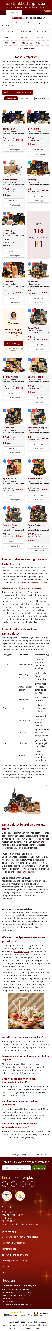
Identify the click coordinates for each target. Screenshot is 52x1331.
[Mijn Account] (43, 11)
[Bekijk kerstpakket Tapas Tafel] (13, 416)
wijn (38, 841)
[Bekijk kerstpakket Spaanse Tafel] (13, 467)
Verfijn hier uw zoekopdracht (18, 92)
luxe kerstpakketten (25, 871)
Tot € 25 (10, 31)
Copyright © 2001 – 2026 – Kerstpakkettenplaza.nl (25, 1322)
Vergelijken (14, 145)
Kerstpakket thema (29, 23)
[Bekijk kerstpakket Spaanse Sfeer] (13, 513)
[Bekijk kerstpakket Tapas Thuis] (38, 316)
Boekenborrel (35, 478)
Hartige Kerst (9, 128)
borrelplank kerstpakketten (34, 582)
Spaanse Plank (35, 376)
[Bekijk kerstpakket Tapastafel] (38, 270)
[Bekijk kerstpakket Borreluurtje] (38, 117)
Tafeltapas (33, 179)
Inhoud (19, 139)
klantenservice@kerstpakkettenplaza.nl (20, 1224)
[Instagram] (32, 1184)
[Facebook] (5, 1184)
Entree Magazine (21, 951)
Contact (5, 1272)
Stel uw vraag (13, 343)
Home (18, 23)
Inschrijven (39, 1168)
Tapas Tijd (8, 230)
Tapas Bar (8, 281)
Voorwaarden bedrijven (37, 1325)
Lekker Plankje (10, 376)
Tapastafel (33, 281)
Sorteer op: (24, 98)
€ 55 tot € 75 (10, 43)
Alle (26, 49)
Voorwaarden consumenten (21, 1328)
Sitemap (38, 1328)
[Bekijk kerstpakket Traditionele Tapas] (38, 416)
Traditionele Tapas (37, 427)
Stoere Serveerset (36, 525)
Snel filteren (11, 98)
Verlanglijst (15, 149)
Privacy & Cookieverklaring (14, 1325)
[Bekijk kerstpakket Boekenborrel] (38, 467)
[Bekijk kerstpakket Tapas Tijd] (13, 219)
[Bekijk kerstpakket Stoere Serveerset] (38, 513)
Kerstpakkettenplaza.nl (24, 987)
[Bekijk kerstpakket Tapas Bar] (13, 270)
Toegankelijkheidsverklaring (15, 1254)
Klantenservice (9, 1248)
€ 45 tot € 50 (26, 37)
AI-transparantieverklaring (14, 1260)
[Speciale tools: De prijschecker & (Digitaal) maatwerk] (45, 11)
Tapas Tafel (9, 427)
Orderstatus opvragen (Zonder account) (21, 1236)
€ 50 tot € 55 (42, 37)
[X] (23, 1184)
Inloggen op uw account (13, 1242)
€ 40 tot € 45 (10, 37)
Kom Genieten (10, 179)
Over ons (6, 1266)
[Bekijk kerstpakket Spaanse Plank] (38, 365)
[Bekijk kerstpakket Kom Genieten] (13, 168)
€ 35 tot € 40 (42, 31)
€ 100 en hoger (42, 43)
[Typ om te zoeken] (20, 12)
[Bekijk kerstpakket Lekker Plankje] (13, 365)
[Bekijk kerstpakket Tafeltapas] (38, 168)
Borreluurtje (34, 128)
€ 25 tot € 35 (26, 31)
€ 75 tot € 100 (26, 43)
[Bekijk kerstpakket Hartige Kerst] (13, 117)
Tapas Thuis (34, 328)
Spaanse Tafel (10, 478)
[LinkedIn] (14, 1184)
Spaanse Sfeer (10, 525)
